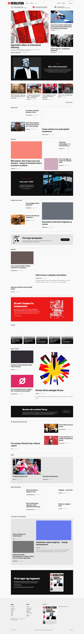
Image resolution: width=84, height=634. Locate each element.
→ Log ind (68, 0)
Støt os (72, 0)
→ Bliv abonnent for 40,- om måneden (46, 322)
